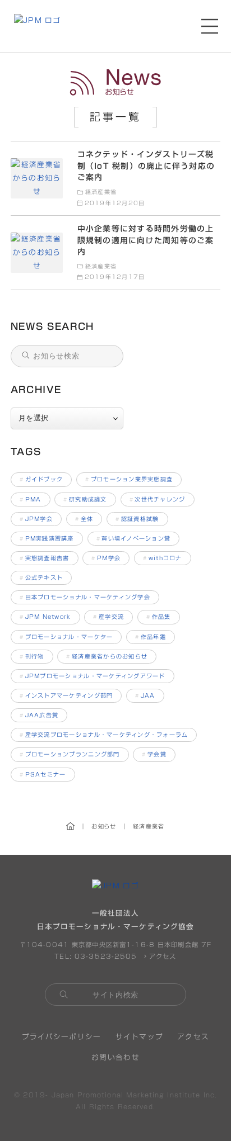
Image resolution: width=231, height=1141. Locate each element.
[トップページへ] (37, 26)
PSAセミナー (43, 774)
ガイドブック (41, 479)
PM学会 (106, 558)
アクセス (161, 956)
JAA (145, 695)
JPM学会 (36, 519)
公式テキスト (41, 577)
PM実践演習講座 (47, 538)
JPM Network (45, 616)
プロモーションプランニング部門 (70, 754)
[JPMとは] (115, 885)
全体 (84, 519)
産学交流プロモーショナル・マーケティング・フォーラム (104, 734)
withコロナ (162, 558)
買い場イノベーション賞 (133, 538)
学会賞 (154, 754)
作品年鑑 (150, 637)
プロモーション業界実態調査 (129, 479)
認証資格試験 (137, 519)
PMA (30, 499)
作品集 (158, 616)
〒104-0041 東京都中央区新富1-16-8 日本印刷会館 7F (115, 944)
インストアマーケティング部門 (66, 695)
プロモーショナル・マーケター (66, 637)
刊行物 (32, 656)
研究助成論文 (85, 499)
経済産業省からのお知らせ (106, 656)
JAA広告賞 (39, 715)
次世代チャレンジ (158, 499)
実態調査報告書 (45, 558)
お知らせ (115, 83)
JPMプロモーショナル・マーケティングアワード (92, 676)
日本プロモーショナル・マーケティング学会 (85, 597)
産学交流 (108, 616)
